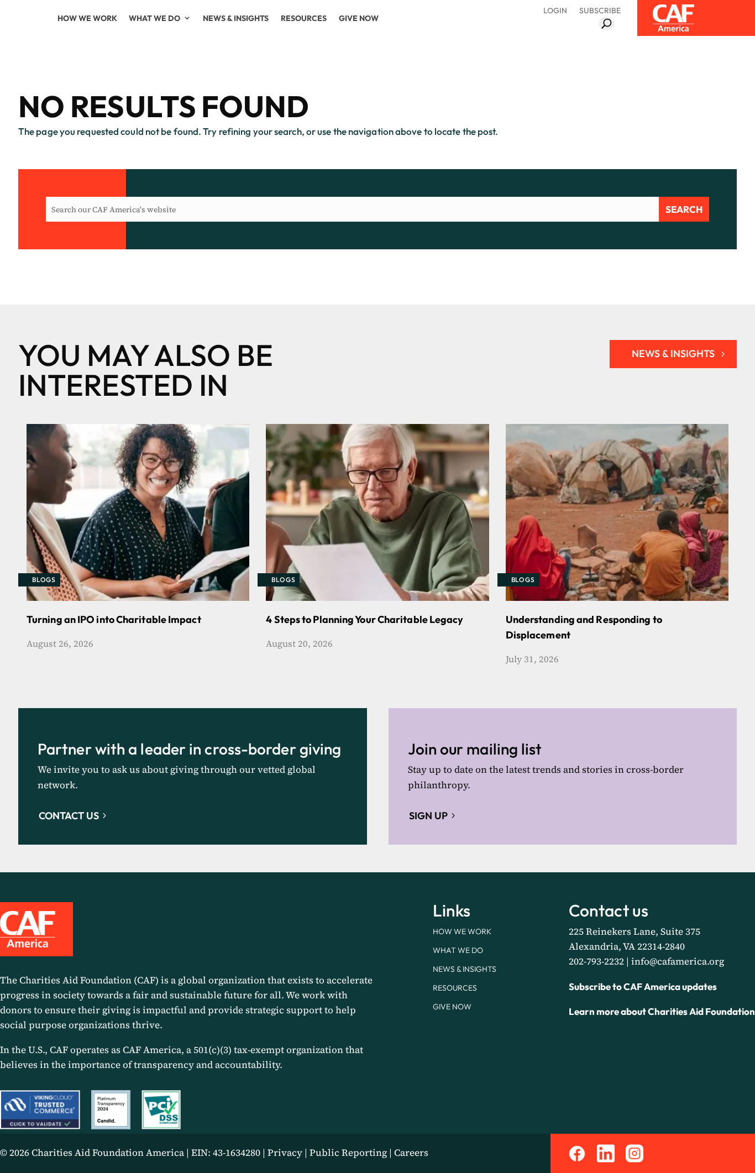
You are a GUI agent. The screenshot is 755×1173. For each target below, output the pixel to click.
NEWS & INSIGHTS (673, 353)
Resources (304, 18)
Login (555, 10)
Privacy (285, 1152)
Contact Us (69, 815)
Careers (411, 1152)
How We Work (87, 18)
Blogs (44, 579)
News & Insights (236, 18)
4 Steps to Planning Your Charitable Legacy (364, 619)
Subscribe (600, 10)
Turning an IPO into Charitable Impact (114, 619)
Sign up (428, 815)
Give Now (359, 18)
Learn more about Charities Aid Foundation (662, 1011)
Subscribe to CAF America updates (643, 986)
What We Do (154, 18)
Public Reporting (348, 1152)
